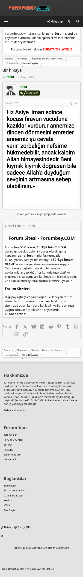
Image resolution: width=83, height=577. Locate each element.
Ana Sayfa (9, 510)
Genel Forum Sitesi (42, 382)
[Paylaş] (71, 103)
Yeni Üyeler (10, 434)
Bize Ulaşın (10, 485)
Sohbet (8, 444)
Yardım (8, 500)
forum (9, 42)
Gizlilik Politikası (13, 495)
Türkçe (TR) (23, 527)
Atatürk (8, 449)
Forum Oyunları (13, 439)
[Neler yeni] (69, 21)
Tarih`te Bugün (12, 454)
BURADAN (37, 400)
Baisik (7, 527)
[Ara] (78, 21)
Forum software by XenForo (27, 568)
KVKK (7, 505)
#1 (76, 103)
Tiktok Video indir (14, 410)
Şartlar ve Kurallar (15, 490)
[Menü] (6, 21)
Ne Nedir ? (10, 459)
